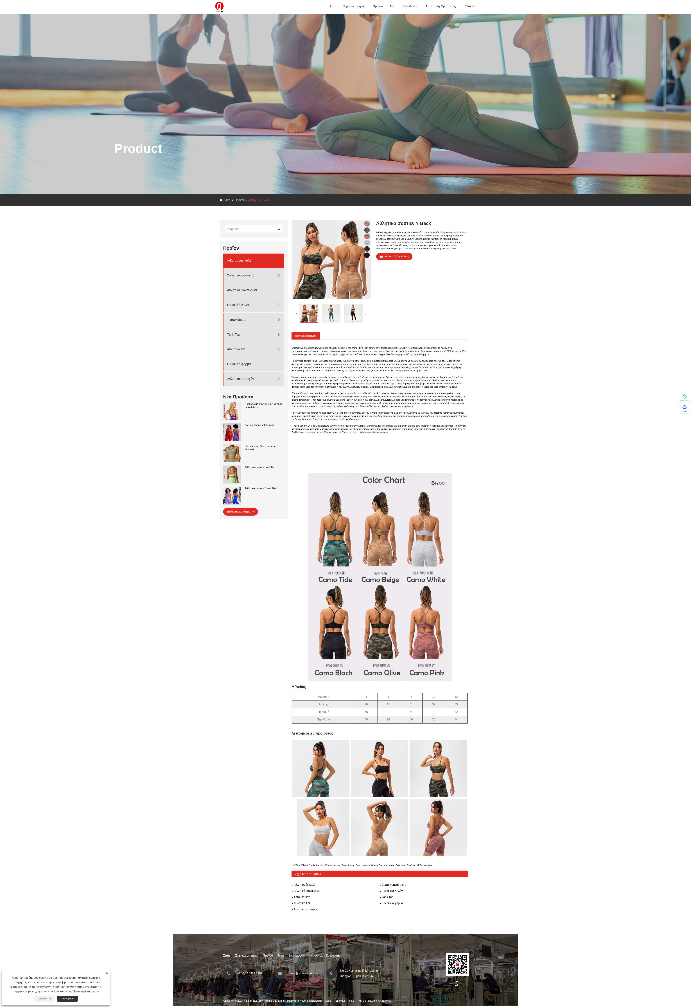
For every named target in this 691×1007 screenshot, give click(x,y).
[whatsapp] (457, 984)
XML (361, 1000)
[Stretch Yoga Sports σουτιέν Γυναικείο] (232, 446)
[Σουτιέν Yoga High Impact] (232, 425)
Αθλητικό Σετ (236, 349)
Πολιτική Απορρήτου (379, 1000)
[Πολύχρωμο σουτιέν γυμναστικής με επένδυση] (232, 404)
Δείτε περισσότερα (239, 511)
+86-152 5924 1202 (249, 973)
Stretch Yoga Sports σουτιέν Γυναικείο (261, 448)
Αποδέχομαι (67, 998)
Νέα (393, 6)
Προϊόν (378, 6)
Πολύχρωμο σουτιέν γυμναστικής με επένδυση (263, 405)
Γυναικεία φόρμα (239, 364)
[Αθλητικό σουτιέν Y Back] (309, 313)
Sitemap (340, 1000)
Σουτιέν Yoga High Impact (259, 424)
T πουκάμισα (236, 320)
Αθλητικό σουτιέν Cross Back (261, 488)
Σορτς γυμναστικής (240, 275)
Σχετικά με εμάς (354, 6)
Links (328, 1000)
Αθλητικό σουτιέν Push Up (259, 467)
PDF (406, 13)
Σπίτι (332, 6)
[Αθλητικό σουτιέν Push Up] (232, 467)
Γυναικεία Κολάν (238, 305)
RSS (351, 1000)
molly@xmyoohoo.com (303, 973)
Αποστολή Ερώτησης (440, 6)
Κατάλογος (410, 6)
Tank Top (233, 334)
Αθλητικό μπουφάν (240, 379)
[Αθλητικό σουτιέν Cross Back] (232, 488)
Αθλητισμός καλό (384, 13)
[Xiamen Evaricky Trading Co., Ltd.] (219, 1)
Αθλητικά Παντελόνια (385, 12)
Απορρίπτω (44, 998)
